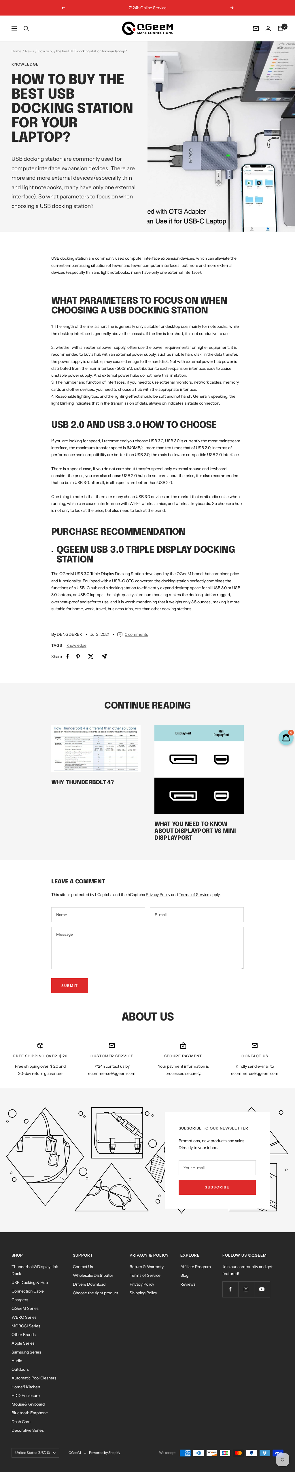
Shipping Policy (143, 1292)
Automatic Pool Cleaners (34, 1378)
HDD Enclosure (26, 1395)
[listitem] (67, 656)
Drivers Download (89, 1284)
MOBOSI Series (26, 1326)
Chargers (20, 1299)
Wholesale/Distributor (93, 1275)
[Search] (26, 28)
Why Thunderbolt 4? (82, 783)
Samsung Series (26, 1352)
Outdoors (20, 1369)
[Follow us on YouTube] (262, 1289)
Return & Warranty (147, 1266)
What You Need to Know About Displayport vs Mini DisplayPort (195, 831)
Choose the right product (95, 1292)
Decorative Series (28, 1430)
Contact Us (83, 1266)
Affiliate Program (195, 1266)
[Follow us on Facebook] (230, 1289)
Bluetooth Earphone (30, 1412)
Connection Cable (28, 1291)
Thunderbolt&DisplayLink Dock (35, 1270)
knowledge (25, 64)
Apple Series (23, 1343)
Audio (17, 1360)
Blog (184, 1275)
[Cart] (280, 28)
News (29, 51)
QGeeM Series (25, 1308)
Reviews (188, 1284)
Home (16, 51)
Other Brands (24, 1334)
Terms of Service (194, 894)
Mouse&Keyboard (28, 1404)
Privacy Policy (158, 894)
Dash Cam (21, 1421)
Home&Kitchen (26, 1386)
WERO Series (24, 1317)
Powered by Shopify (104, 1452)
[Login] (268, 28)
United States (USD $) (32, 1452)
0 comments (136, 634)
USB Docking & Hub (30, 1282)
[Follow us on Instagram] (246, 1289)
